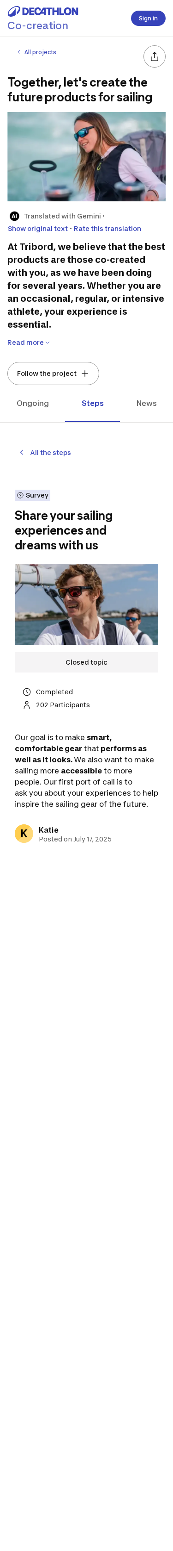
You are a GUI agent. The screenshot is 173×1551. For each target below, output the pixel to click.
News (147, 403)
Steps (93, 403)
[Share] (154, 56)
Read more (25, 342)
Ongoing (33, 403)
